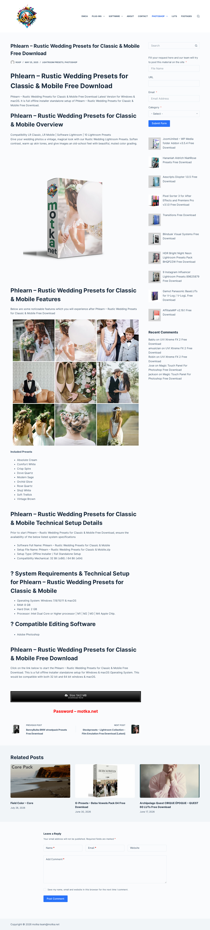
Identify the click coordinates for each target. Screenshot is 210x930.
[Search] (198, 16)
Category (153, 107)
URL (150, 77)
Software (114, 16)
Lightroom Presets (52, 62)
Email (151, 92)
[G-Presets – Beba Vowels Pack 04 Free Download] (105, 781)
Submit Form (159, 123)
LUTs (174, 16)
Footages (186, 16)
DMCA (85, 16)
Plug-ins (97, 16)
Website (134, 847)
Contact (143, 16)
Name (50, 847)
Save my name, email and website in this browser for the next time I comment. (88, 889)
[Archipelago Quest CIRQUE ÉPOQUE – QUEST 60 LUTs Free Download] (170, 781)
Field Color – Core (21, 803)
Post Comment (55, 898)
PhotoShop (158, 16)
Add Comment (55, 859)
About (130, 16)
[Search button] (196, 45)
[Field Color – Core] (40, 781)
